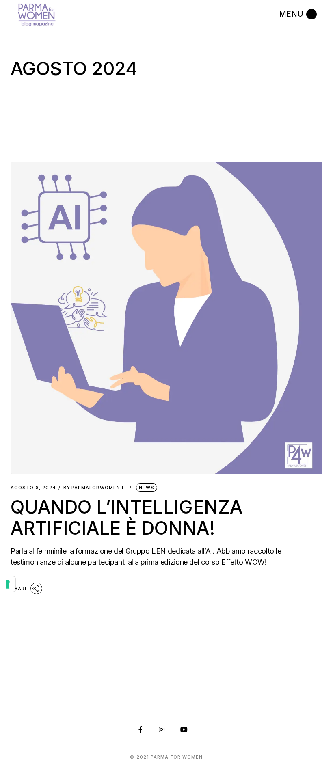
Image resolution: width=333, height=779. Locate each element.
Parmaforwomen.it (95, 488)
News (146, 487)
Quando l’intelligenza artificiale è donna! (126, 517)
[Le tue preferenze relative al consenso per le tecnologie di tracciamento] (7, 584)
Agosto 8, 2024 (33, 488)
